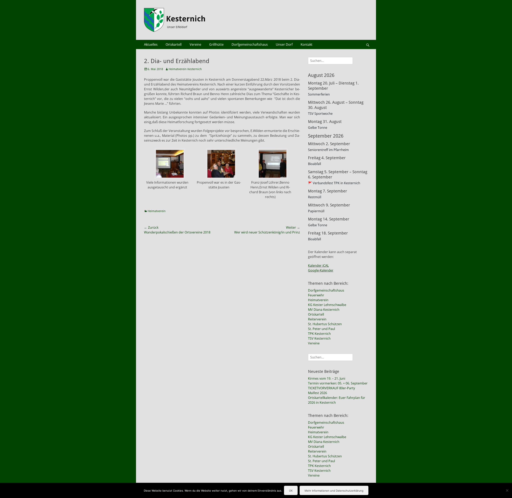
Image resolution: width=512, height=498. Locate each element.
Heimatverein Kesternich (185, 69)
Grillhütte (216, 44)
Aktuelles (151, 44)
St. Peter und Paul (321, 329)
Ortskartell (174, 44)
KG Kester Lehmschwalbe (327, 305)
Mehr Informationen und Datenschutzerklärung (334, 490)
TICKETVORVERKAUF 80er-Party (331, 388)
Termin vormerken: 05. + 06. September (338, 383)
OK (291, 490)
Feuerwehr (316, 295)
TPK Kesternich (319, 333)
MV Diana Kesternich (323, 309)
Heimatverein (157, 211)
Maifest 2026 (317, 393)
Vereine (195, 44)
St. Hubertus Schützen (325, 324)
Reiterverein (317, 319)
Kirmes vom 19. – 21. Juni (326, 378)
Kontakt (306, 44)
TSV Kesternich (319, 338)
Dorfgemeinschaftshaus (250, 44)
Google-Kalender (320, 270)
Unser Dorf (284, 44)
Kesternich (186, 18)
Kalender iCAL (318, 265)
